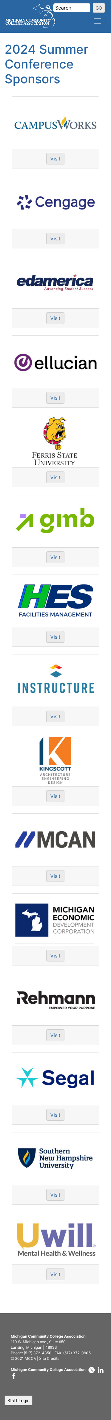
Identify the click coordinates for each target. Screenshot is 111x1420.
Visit (55, 159)
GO (99, 7)
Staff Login (18, 1400)
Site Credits (49, 1358)
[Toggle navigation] (97, 21)
